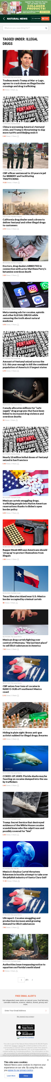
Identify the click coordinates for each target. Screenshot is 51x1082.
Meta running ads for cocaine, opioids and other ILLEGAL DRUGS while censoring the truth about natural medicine (23, 316)
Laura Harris (17, 77)
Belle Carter (17, 497)
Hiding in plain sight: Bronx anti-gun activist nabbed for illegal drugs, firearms (25, 734)
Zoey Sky (16, 868)
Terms (20, 1046)
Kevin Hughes (17, 216)
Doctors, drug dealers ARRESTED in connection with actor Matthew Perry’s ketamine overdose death (24, 269)
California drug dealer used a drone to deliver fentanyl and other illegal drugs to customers (24, 222)
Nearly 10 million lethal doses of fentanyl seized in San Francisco (25, 459)
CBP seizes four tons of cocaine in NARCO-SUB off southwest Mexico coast (22, 689)
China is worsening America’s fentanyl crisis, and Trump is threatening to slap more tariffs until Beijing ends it (24, 129)
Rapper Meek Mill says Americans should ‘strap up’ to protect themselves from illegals (25, 552)
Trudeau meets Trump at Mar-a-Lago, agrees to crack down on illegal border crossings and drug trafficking (24, 83)
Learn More (11, 1076)
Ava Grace (16, 123)
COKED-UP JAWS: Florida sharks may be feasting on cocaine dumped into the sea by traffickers (25, 779)
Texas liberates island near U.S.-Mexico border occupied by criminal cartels (24, 598)
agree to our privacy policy (20, 1070)
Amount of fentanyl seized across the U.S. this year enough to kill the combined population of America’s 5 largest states (25, 364)
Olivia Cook (16, 358)
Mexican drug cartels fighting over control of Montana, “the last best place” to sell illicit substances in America (25, 642)
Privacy (14, 1046)
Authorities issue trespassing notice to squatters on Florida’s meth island (24, 966)
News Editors (17, 547)
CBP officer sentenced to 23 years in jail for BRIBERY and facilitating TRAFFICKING (24, 176)
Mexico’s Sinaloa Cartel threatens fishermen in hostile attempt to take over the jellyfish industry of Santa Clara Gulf (25, 874)
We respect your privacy (25, 1017)
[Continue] (46, 1011)
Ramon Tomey (17, 170)
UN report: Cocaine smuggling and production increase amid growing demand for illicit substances (22, 921)
